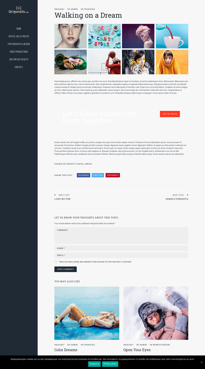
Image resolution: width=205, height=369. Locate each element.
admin (74, 9)
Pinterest (113, 175)
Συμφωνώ (94, 363)
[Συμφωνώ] (201, 362)
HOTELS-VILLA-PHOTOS (19, 36)
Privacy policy (110, 363)
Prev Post (64, 195)
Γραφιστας (89, 9)
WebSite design (161, 344)
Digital (80, 164)
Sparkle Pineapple (177, 199)
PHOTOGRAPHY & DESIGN (19, 44)
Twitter (98, 175)
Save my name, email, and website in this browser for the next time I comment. (95, 261)
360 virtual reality (18, 59)
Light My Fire (62, 199)
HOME (18, 28)
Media (88, 164)
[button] (170, 114)
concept (70, 164)
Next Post (178, 195)
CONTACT (19, 67)
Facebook (83, 175)
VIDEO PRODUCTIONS (19, 51)
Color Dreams (65, 349)
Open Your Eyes (137, 349)
